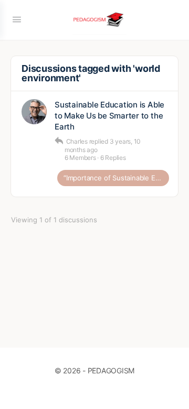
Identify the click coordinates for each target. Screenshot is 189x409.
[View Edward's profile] (34, 111)
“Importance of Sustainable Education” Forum (116, 178)
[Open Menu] (16, 19)
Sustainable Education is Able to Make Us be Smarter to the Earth (109, 116)
